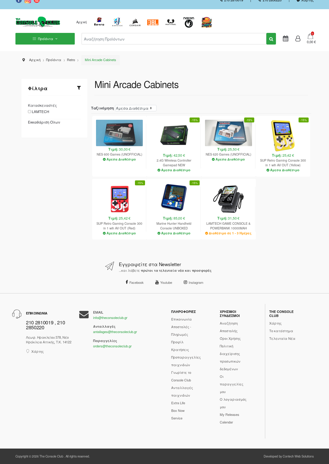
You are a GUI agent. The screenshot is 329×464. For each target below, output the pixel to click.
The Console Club (51, 456)
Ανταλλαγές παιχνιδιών (182, 391)
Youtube (166, 282)
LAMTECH (40, 111)
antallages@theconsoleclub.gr (115, 331)
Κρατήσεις (180, 349)
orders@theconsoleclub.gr (112, 346)
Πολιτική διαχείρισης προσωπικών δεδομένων (230, 357)
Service (176, 418)
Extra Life (178, 402)
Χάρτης (37, 351)
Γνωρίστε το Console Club (181, 376)
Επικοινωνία (181, 319)
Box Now (178, 410)
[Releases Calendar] (285, 39)
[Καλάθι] (310, 36)
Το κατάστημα (281, 330)
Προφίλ (177, 342)
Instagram (196, 282)
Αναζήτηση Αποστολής (229, 327)
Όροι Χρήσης (230, 338)
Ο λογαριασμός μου (233, 403)
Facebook (136, 282)
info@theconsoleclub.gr (110, 317)
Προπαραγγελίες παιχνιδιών (186, 361)
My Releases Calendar (229, 418)
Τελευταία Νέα (282, 338)
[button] (310, 42)
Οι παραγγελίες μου (231, 384)
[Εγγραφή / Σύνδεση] (298, 39)
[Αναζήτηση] (271, 39)
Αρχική (81, 22)
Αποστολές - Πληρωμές (181, 330)
